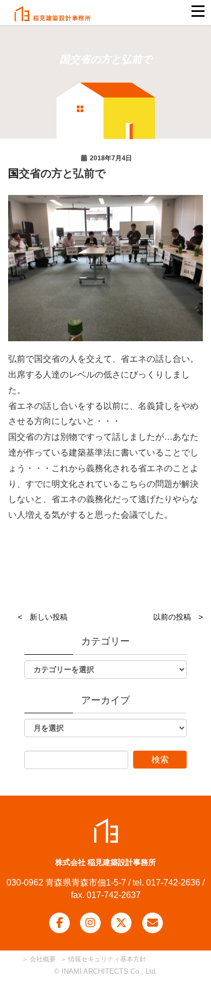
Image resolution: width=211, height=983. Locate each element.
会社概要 (42, 959)
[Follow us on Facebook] (59, 923)
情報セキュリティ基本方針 (107, 959)
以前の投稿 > (178, 617)
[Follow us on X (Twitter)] (121, 923)
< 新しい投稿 (43, 617)
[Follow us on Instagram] (90, 923)
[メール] (152, 923)
